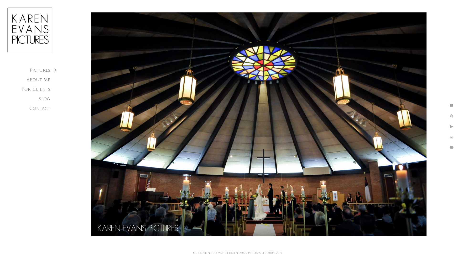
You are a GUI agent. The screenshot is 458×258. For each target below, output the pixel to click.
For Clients (36, 89)
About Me (38, 79)
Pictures (40, 70)
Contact (39, 108)
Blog (44, 99)
